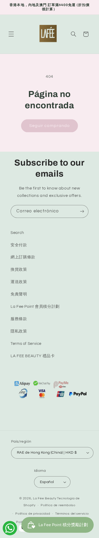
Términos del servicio (72, 513)
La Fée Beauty (44, 498)
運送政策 (19, 282)
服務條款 (19, 319)
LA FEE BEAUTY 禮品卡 (33, 356)
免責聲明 (19, 294)
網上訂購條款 (23, 257)
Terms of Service (26, 344)
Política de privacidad (32, 513)
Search (17, 233)
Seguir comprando (49, 126)
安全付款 (19, 245)
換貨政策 (19, 269)
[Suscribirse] (82, 211)
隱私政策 (19, 331)
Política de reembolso (58, 505)
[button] (11, 34)
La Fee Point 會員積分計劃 (35, 307)
